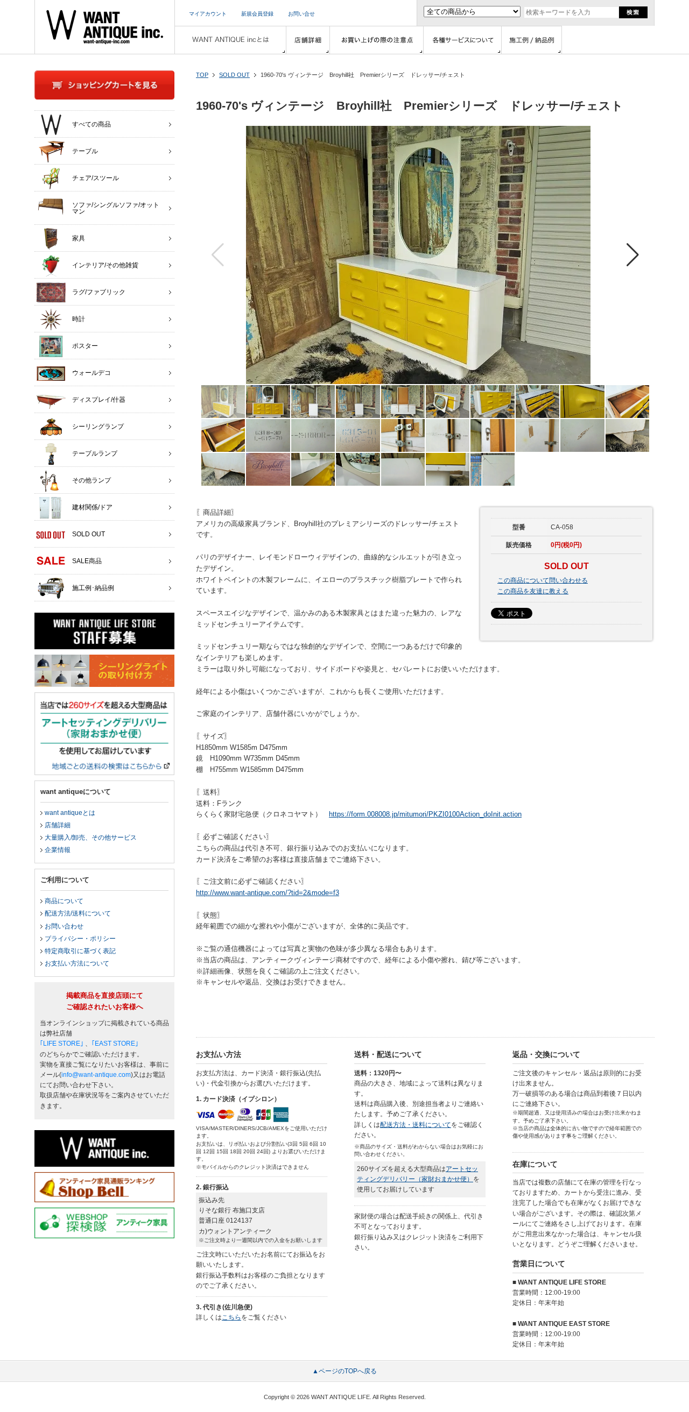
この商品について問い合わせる (542, 580)
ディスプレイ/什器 (98, 399)
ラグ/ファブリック (98, 292)
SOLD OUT (234, 75)
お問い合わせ (64, 926)
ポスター (85, 346)
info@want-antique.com (96, 1074)
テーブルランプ (94, 453)
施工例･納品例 (93, 588)
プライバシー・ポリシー (80, 938)
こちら (231, 1317)
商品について (64, 901)
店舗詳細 (58, 825)
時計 (78, 319)
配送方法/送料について (78, 913)
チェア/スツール (95, 178)
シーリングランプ (98, 426)
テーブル (85, 151)
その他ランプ (91, 480)
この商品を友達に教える (532, 591)
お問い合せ (301, 14)
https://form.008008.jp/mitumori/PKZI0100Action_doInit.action (425, 814)
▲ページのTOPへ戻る (344, 1371)
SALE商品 (87, 561)
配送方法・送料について (415, 1125)
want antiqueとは (70, 813)
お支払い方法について (77, 963)
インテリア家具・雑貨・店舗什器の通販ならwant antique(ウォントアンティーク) (104, 27)
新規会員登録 (257, 14)
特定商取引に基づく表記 (80, 951)
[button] (632, 255)
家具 (78, 238)
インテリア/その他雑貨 (105, 265)
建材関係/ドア (92, 507)
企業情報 (58, 850)
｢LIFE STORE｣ (61, 1043)
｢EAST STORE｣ (115, 1043)
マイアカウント (208, 14)
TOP (202, 75)
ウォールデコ (91, 373)
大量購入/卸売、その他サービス (91, 837)
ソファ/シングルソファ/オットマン (115, 208)
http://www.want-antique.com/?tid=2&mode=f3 (267, 893)
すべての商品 (91, 124)
